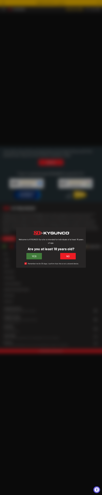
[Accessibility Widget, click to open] (96, 489)
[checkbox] (51, 263)
